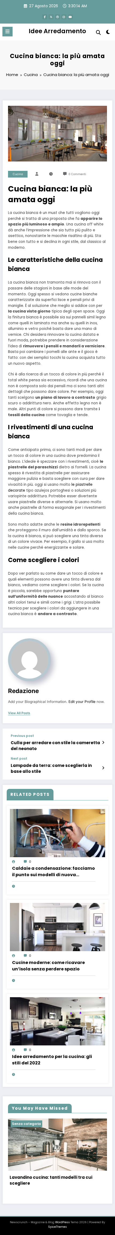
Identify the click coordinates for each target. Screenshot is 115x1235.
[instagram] (64, 16)
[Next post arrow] (103, 768)
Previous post (22, 736)
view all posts (19, 713)
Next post (19, 758)
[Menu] (7, 31)
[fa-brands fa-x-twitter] (51, 16)
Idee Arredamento (57, 31)
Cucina (18, 174)
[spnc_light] (108, 33)
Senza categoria (26, 1123)
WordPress (62, 1222)
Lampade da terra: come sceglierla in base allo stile (51, 768)
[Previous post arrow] (103, 742)
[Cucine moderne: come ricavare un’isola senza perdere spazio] (57, 927)
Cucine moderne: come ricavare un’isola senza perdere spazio (48, 965)
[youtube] (70, 16)
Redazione (23, 690)
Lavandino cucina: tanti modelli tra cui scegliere (51, 1180)
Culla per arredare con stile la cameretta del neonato (55, 745)
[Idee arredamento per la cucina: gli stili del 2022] (57, 1021)
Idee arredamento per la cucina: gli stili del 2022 (52, 1059)
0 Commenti (77, 174)
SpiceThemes (57, 1227)
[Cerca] (98, 32)
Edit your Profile (81, 701)
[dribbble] (57, 16)
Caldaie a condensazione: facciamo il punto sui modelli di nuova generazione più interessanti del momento (53, 871)
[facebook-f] (44, 16)
